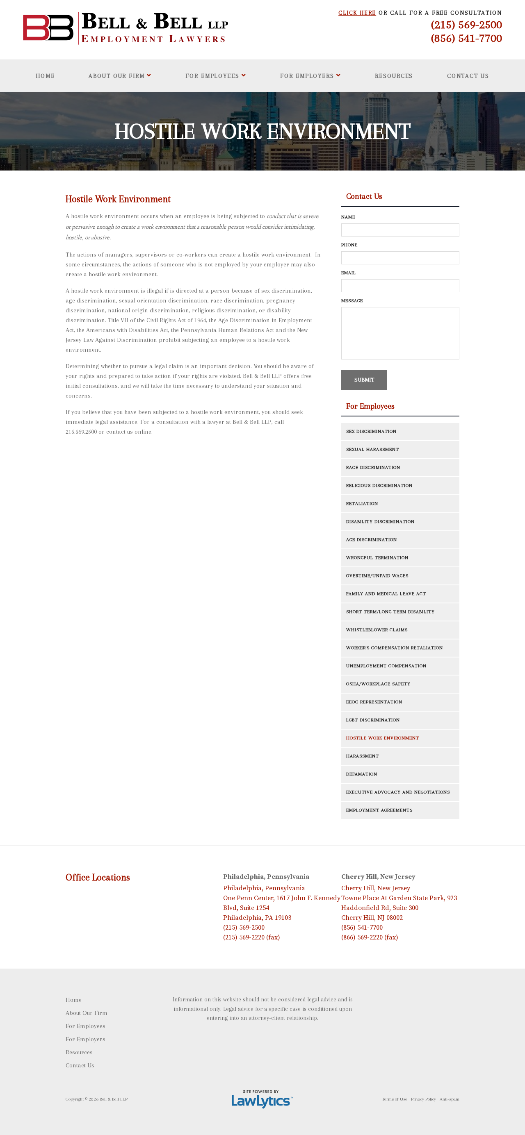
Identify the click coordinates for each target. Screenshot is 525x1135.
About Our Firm (117, 76)
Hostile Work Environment (382, 738)
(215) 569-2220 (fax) (251, 937)
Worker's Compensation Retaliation (394, 648)
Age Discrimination (371, 539)
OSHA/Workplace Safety (378, 684)
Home (45, 76)
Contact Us (468, 76)
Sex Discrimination (371, 431)
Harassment (362, 756)
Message (354, 300)
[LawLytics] (262, 1099)
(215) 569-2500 (466, 24)
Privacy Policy (423, 1099)
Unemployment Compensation (386, 666)
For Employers (307, 76)
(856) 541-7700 (466, 38)
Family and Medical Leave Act (386, 593)
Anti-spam (449, 1099)
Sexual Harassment (372, 449)
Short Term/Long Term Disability (390, 611)
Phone (351, 245)
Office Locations (98, 877)
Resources (394, 76)
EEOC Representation (374, 702)
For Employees (212, 76)
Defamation (361, 774)
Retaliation (362, 503)
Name (350, 217)
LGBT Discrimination (373, 720)
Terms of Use (394, 1099)
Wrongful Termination (377, 557)
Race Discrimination (373, 467)
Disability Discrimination (380, 521)
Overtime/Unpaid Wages (377, 575)
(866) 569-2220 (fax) (369, 937)
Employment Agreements (379, 810)
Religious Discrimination (379, 485)
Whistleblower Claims (377, 629)
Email (350, 272)
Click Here (357, 12)
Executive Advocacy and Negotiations (398, 792)
